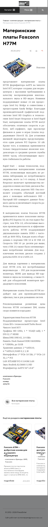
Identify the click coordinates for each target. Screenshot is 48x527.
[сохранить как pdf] (40, 51)
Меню (26, 10)
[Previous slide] (6, 461)
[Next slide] (40, 461)
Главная (6, 21)
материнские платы (32, 21)
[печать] (34, 51)
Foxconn (6, 385)
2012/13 (6, 391)
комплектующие (16, 21)
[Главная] (23, 3)
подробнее (14, 487)
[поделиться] (28, 51)
